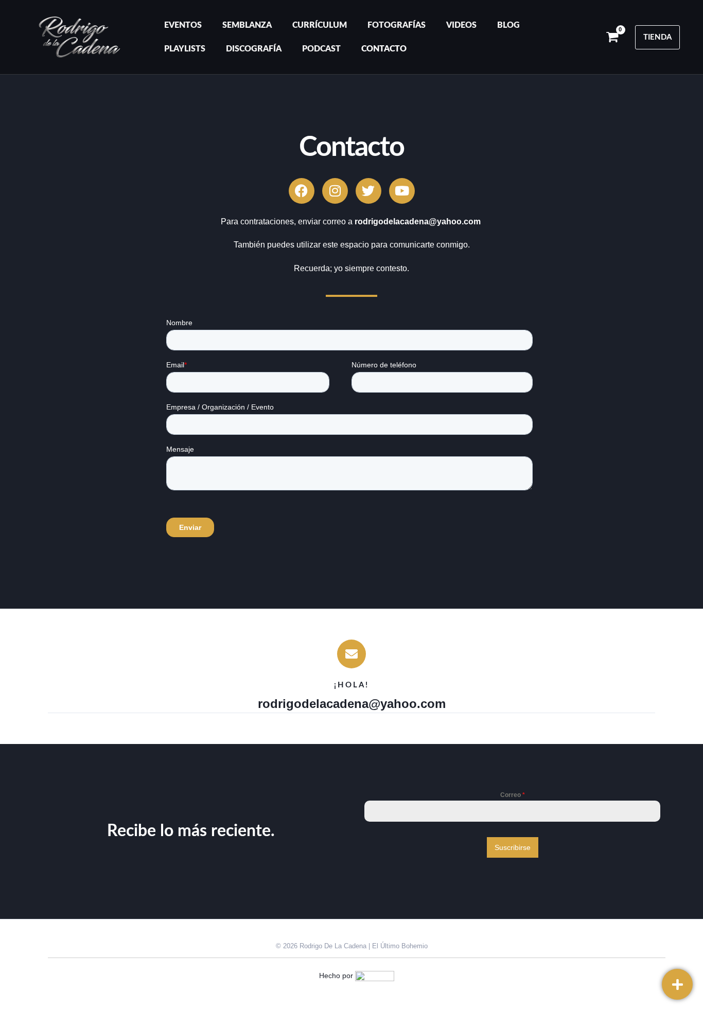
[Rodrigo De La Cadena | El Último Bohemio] (79, 36)
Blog (508, 25)
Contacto (384, 49)
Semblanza (247, 25)
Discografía (254, 49)
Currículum (319, 25)
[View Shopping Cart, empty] (612, 37)
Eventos (183, 25)
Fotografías (396, 25)
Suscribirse (513, 847)
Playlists (184, 49)
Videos (461, 25)
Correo (512, 795)
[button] (657, 37)
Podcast (321, 49)
